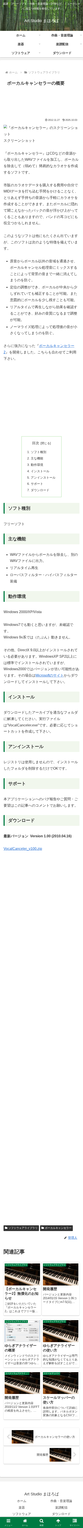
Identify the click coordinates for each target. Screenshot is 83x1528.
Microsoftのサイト (49, 675)
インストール (40, 471)
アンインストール (43, 477)
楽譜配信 (61, 1507)
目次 (35, 443)
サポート (37, 483)
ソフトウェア (21, 1514)
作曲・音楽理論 (61, 1501)
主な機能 (37, 458)
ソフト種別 (38, 452)
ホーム (21, 1501)
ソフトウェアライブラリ (23, 1227)
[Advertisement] (41, 101)
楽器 (22, 1507)
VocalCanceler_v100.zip (23, 849)
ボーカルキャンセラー (58, 1227)
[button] (74, 916)
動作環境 (37, 464)
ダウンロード (40, 490)
